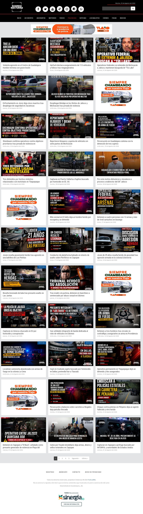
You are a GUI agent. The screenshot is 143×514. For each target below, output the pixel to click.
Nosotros (50, 472)
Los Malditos (94, 18)
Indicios (123, 18)
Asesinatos (41, 18)
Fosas (114, 18)
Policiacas (72, 18)
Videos (62, 18)
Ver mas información (71, 504)
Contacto (76, 472)
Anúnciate (63, 472)
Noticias (83, 18)
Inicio (19, 18)
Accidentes (29, 18)
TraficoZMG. (92, 480)
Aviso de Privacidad (93, 472)
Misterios (52, 18)
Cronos (106, 18)
